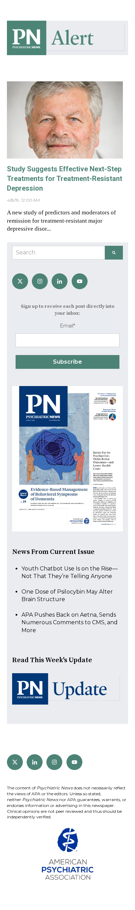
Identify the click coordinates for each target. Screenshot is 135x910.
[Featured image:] (65, 156)
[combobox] (58, 253)
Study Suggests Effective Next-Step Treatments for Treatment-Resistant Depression (64, 178)
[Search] (114, 253)
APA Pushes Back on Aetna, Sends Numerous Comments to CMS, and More (69, 622)
